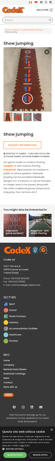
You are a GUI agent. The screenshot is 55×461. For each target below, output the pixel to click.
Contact (8, 382)
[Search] (50, 20)
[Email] (41, 407)
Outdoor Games (12, 156)
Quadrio (8, 165)
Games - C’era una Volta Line (34, 153)
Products (15, 30)
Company (9, 364)
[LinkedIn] (50, 2)
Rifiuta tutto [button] (40, 455)
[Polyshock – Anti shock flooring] (40, 225)
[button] (23, 110)
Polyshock (10, 169)
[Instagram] (46, 2)
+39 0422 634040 (20, 278)
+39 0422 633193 (16, 281)
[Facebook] (41, 2)
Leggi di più (24, 445)
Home (7, 30)
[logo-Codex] (13, 10)
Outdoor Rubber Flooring (32, 30)
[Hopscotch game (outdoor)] (15, 225)
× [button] (51, 430)
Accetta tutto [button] (15, 455)
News (6, 378)
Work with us (10, 387)
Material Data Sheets (15, 369)
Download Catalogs (15, 373)
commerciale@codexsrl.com (25, 285)
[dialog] (27, 444)
